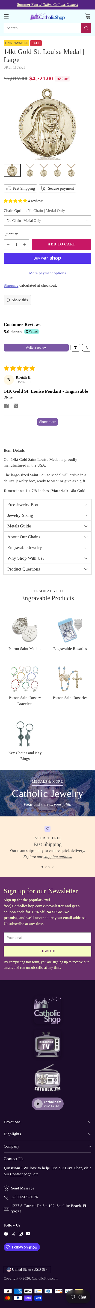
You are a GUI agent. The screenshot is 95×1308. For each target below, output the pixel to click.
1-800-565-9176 (24, 1197)
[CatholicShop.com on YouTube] (28, 1234)
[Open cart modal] (87, 16)
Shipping (11, 285)
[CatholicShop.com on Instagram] (21, 1234)
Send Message (22, 1188)
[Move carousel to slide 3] (49, 867)
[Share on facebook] (6, 406)
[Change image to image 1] (12, 170)
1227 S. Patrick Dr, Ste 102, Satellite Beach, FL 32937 (49, 1209)
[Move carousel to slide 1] (42, 867)
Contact (16, 1174)
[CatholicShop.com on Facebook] (6, 1234)
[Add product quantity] (25, 245)
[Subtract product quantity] (8, 245)
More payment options (47, 273)
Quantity (11, 234)
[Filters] (75, 347)
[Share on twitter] (15, 406)
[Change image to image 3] (43, 170)
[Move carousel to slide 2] (46, 867)
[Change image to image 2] (30, 170)
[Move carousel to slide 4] (52, 867)
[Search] (86, 28)
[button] (16, 201)
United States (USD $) (28, 1269)
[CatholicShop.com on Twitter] (13, 1234)
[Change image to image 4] (57, 170)
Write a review (36, 347)
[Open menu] (6, 16)
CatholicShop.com (45, 1278)
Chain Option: (34, 210)
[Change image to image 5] (71, 170)
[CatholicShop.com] (47, 16)
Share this (20, 300)
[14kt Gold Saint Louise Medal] (47, 124)
